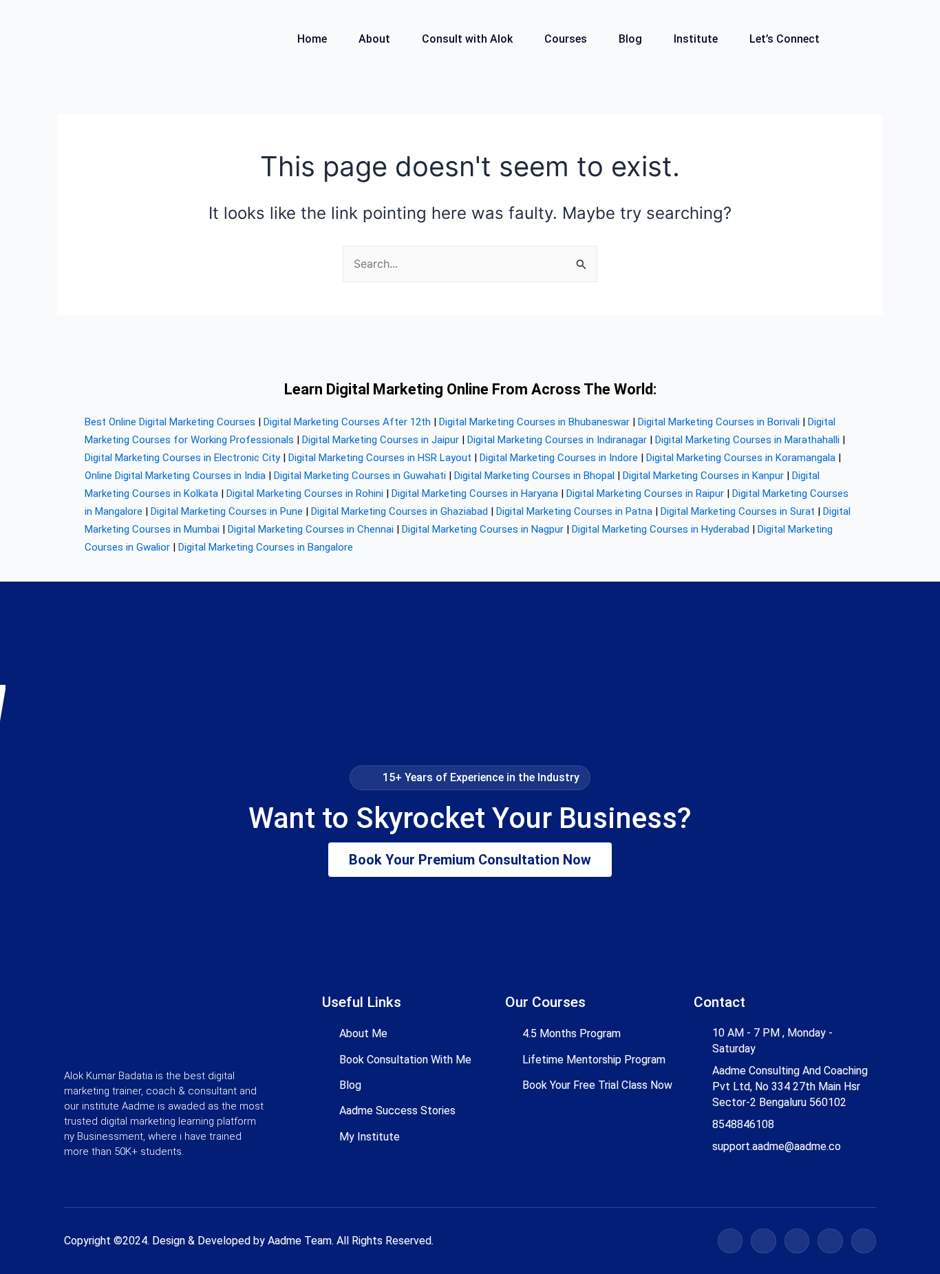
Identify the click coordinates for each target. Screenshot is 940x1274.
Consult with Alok (467, 39)
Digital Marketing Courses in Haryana (475, 493)
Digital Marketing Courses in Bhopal (534, 475)
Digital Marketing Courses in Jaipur (380, 440)
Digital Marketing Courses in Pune (227, 511)
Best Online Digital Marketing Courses (170, 422)
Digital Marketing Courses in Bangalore (265, 547)
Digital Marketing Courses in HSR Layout (379, 458)
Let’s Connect (784, 39)
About (374, 39)
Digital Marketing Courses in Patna (574, 511)
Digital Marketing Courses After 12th (347, 422)
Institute (696, 39)
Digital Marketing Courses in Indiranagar (557, 440)
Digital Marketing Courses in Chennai (311, 529)
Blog (630, 39)
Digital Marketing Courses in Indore (559, 458)
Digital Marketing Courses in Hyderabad (660, 529)
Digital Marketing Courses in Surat (738, 511)
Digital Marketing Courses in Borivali (719, 422)
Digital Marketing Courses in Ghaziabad (399, 511)
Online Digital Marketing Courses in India (175, 475)
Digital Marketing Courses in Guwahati (360, 475)
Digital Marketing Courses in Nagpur (483, 529)
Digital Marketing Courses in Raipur (645, 493)
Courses (565, 39)
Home (312, 39)
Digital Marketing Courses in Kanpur (703, 475)
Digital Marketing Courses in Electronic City (182, 458)
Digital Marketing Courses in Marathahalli (747, 440)
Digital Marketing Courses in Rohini (304, 493)
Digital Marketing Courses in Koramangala (740, 458)
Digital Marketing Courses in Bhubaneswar (534, 422)
